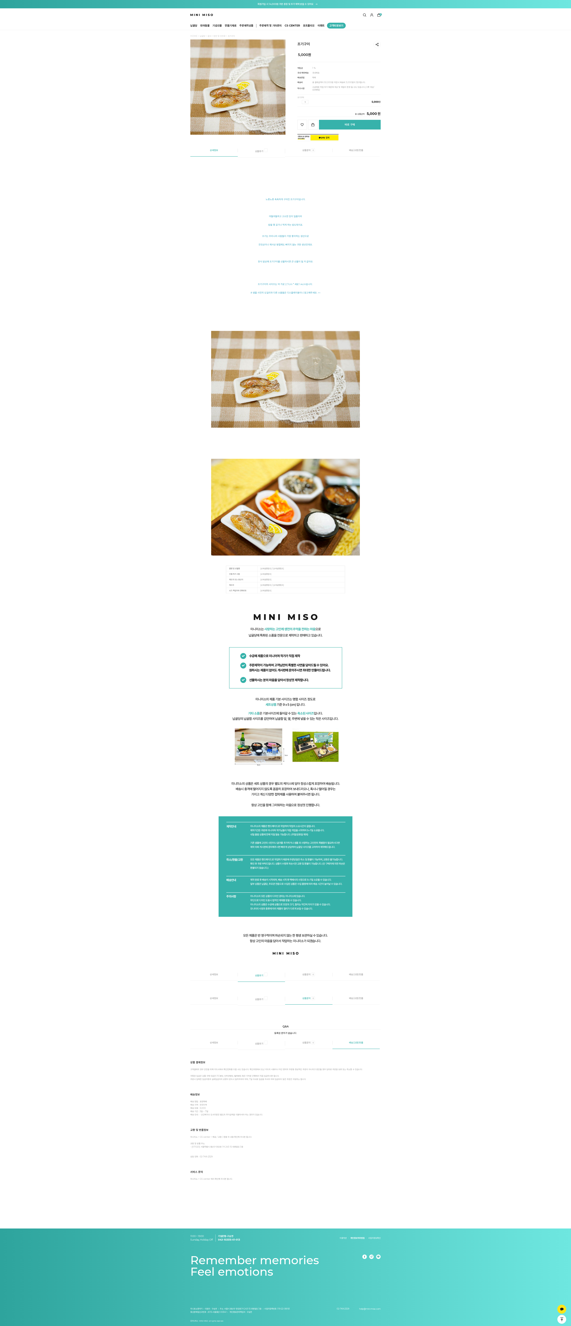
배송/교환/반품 (356, 150)
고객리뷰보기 (336, 25)
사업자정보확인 (374, 1238)
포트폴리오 (309, 25)
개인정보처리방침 (357, 1238)
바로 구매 (350, 124)
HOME (193, 36)
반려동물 (205, 25)
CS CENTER (292, 25)
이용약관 (343, 1238)
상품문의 (308, 150)
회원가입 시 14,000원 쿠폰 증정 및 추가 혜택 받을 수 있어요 (285, 4)
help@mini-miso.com (370, 1309)
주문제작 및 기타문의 (270, 25)
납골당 (193, 25)
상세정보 (214, 150)
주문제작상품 (246, 25)
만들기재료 (230, 25)
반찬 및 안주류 (220, 36)
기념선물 (217, 25)
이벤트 (321, 25)
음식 (210, 36)
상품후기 (259, 151)
